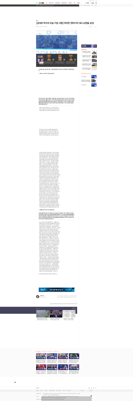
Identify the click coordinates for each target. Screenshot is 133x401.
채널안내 (37, 390)
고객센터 (63, 390)
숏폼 (77, 3)
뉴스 (46, 3)
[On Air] (92, 3)
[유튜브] (89, 388)
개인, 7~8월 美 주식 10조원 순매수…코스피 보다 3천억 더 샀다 (67, 295)
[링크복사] (92, 27)
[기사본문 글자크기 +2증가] (96, 27)
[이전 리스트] (73, 308)
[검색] (96, 3)
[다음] (76, 66)
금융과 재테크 (64, 3)
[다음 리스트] (74, 308)
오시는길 (65, 393)
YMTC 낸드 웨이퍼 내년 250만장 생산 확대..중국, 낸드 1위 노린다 (67, 297)
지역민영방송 (91, 390)
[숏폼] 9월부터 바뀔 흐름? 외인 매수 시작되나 (46, 4)
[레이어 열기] (37, 3)
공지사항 (37, 388)
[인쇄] (90, 27)
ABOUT (41, 390)
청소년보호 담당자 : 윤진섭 (55, 394)
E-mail (79, 393)
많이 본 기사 (51, 3)
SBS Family (82, 390)
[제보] (87, 3)
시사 (74, 3)
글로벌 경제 (57, 3)
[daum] (94, 388)
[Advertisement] (8, 389)
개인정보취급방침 (51, 390)
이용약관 (46, 390)
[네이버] (91, 388)
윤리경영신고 (69, 390)
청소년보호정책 (58, 390)
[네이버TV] (96, 388)
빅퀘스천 (70, 3)
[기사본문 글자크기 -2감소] (94, 27)
